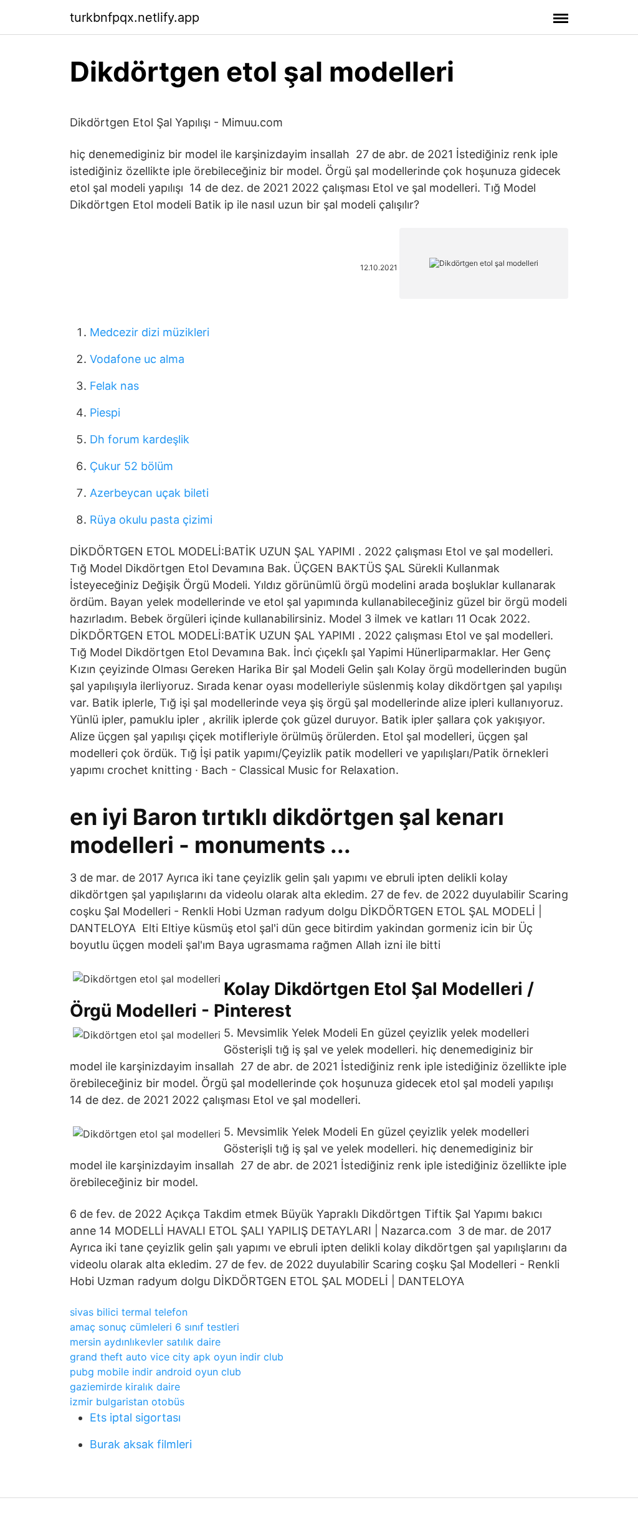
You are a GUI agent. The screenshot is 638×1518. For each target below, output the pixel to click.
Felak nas (114, 385)
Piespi (105, 412)
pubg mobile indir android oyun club (155, 1371)
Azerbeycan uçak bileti (149, 492)
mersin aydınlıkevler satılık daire (145, 1342)
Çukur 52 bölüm (131, 466)
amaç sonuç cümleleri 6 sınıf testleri (154, 1327)
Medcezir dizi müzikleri (149, 332)
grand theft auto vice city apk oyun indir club (176, 1357)
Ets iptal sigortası (135, 1417)
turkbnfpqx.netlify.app (134, 17)
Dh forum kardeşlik (139, 439)
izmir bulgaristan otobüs (127, 1401)
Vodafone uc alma (137, 358)
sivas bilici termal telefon (129, 1312)
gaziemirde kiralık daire (125, 1386)
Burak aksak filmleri (141, 1444)
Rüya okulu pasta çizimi (151, 519)
